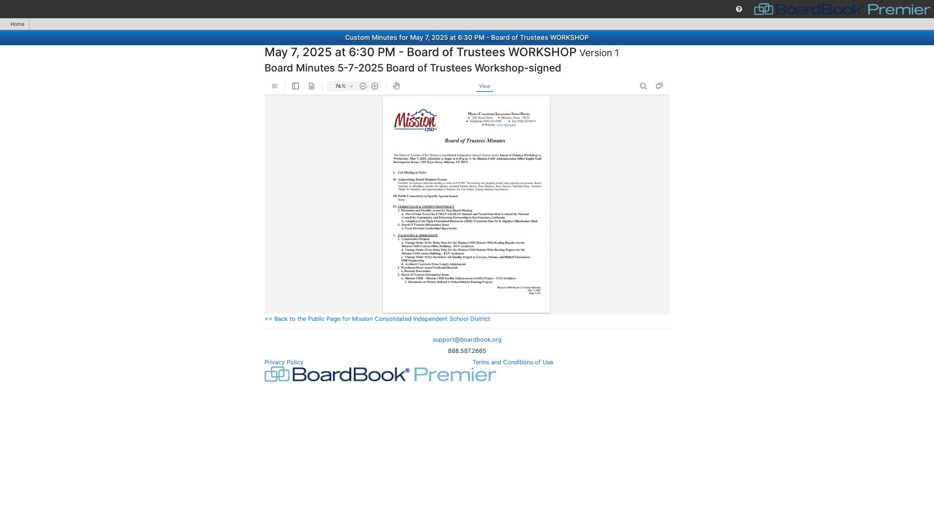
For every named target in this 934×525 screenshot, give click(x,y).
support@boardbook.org (467, 339)
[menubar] (467, 9)
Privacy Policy (284, 362)
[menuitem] (739, 9)
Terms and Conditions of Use (512, 362)
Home (17, 24)
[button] (739, 9)
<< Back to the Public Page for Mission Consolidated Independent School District (377, 318)
